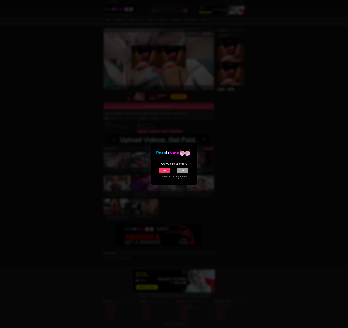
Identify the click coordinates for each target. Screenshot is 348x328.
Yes (164, 170)
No (183, 170)
